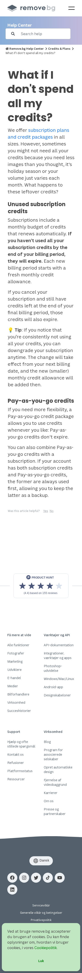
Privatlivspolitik (41, 920)
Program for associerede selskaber (53, 754)
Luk (41, 961)
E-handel (14, 678)
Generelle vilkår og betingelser (41, 913)
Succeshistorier (19, 710)
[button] (12, 878)
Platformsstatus (20, 771)
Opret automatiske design (58, 769)
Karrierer (50, 793)
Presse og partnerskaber (55, 811)
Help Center (19, 25)
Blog (47, 741)
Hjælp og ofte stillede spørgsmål (21, 743)
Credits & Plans (59, 49)
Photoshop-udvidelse (53, 668)
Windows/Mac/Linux (59, 679)
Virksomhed (16, 702)
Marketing (15, 661)
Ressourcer (16, 779)
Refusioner (15, 762)
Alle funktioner (18, 645)
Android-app (53, 687)
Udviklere (14, 669)
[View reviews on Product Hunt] (41, 585)
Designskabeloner (57, 695)
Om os (49, 801)
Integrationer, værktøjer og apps (58, 655)
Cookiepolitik (45, 947)
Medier (12, 686)
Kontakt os (15, 754)
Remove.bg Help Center (26, 49)
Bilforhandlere (18, 694)
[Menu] (71, 8)
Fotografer (15, 653)
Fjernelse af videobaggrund (55, 782)
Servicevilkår (41, 905)
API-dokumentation (59, 645)
